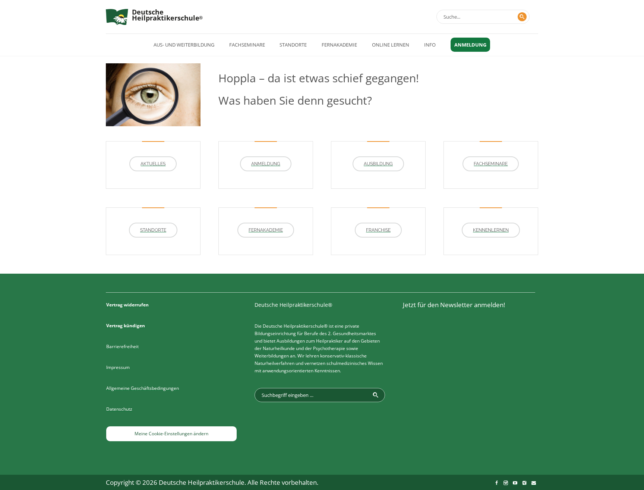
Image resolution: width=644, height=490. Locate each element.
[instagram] (506, 483)
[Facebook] (496, 483)
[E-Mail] (534, 483)
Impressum (118, 367)
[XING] (524, 483)
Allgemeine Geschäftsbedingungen (142, 388)
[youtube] (515, 483)
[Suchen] (522, 16)
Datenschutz (119, 409)
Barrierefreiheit (122, 346)
